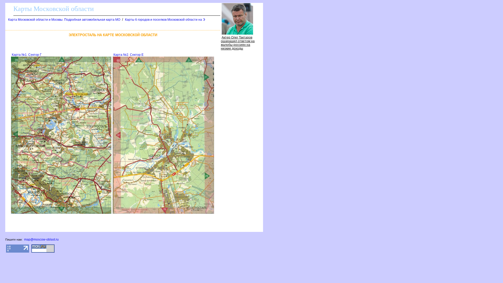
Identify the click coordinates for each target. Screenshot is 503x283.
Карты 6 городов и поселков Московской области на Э (165, 19)
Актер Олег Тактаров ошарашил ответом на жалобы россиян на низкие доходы (238, 43)
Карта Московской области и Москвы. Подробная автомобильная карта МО (64, 19)
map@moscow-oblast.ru (41, 239)
